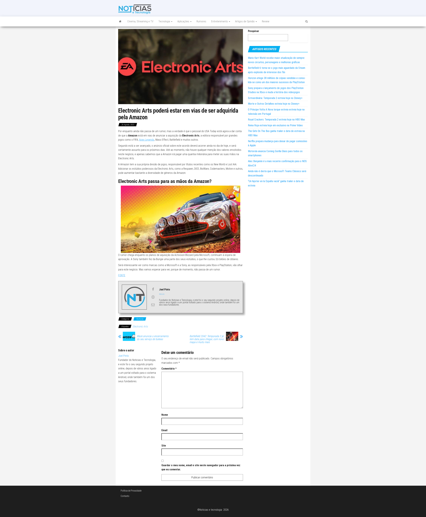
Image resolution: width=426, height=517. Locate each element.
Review (265, 21)
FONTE (121, 275)
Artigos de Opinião (245, 21)
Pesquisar (253, 31)
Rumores (201, 21)
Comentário (169, 368)
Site (163, 445)
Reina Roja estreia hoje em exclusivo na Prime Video (275, 125)
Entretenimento (219, 21)
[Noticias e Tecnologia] (120, 21)
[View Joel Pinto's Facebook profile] (153, 289)
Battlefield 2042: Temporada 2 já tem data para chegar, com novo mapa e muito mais (207, 339)
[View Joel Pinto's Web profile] (153, 297)
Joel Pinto (123, 355)
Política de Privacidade (131, 490)
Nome (164, 414)
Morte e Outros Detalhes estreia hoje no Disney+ (274, 103)
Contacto (125, 496)
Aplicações (183, 21)
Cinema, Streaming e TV (140, 21)
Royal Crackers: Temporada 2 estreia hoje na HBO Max (276, 119)
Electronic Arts (140, 326)
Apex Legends (146, 139)
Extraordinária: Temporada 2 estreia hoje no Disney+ (275, 98)
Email (164, 430)
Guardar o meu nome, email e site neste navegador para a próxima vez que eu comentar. (200, 467)
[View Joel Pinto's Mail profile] (153, 305)
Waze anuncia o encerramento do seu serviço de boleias (153, 338)
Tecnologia (164, 21)
